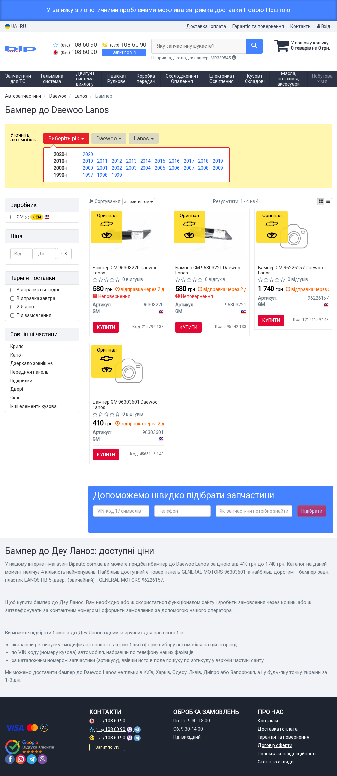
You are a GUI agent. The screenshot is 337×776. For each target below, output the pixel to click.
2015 (160, 161)
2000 (88, 168)
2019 (218, 161)
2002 (117, 168)
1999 (117, 175)
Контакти (300, 26)
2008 (203, 168)
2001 (102, 168)
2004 (145, 168)
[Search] (254, 46)
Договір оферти (275, 745)
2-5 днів (25, 306)
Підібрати (311, 511)
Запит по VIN (124, 52)
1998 (102, 175)
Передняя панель (29, 372)
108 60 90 (79, 45)
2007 (189, 168)
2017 (189, 161)
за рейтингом (137, 201)
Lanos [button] (142, 138)
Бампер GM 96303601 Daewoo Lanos (125, 404)
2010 (88, 161)
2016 (174, 161)
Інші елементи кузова (33, 406)
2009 (218, 168)
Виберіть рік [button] (64, 138)
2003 (131, 168)
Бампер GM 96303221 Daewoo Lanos (207, 270)
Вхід (325, 26)
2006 (174, 168)
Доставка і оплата (206, 26)
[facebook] (10, 759)
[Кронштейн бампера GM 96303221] (210, 235)
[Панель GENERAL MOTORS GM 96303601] (128, 371)
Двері (16, 389)
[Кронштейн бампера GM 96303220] (128, 235)
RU (23, 26)
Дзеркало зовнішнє (31, 363)
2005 (160, 168)
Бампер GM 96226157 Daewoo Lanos (290, 270)
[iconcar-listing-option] (328, 201)
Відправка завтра (36, 298)
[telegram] (32, 759)
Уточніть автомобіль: (23, 137)
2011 (102, 161)
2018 (203, 161)
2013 (131, 161)
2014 (145, 161)
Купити (106, 327)
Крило (17, 346)
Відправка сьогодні (38, 289)
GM (29, 216)
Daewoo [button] (107, 138)
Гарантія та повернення (258, 26)
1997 (88, 175)
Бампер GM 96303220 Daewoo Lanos (125, 270)
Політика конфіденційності (287, 753)
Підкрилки (21, 380)
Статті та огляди (276, 761)
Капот (16, 355)
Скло (15, 397)
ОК (64, 253)
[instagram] (21, 759)
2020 (88, 154)
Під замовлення (34, 315)
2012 (117, 161)
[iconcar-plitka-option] (320, 201)
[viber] (42, 759)
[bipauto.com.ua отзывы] (30, 747)
